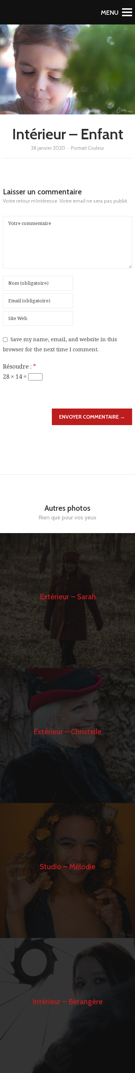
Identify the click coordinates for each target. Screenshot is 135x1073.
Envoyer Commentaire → (92, 417)
